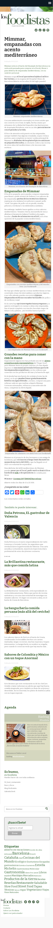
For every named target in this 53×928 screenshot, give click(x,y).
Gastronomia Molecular (28, 869)
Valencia (17, 890)
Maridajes (17, 875)
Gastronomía (14, 872)
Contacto (6, 908)
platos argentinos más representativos (27, 362)
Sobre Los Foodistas (11, 910)
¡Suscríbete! (17, 822)
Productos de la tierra (20, 879)
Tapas (38, 886)
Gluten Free (29, 873)
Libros (43, 872)
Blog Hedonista (10, 788)
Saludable (40, 883)
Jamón (36, 873)
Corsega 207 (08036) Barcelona (27, 479)
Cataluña (11, 858)
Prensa (6, 905)
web (16, 473)
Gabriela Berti (9, 791)
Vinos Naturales (11, 892)
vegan (23, 890)
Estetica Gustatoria (27, 865)
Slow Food (11, 886)
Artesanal (8, 854)
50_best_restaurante (12, 782)
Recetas (41, 879)
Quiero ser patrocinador (12, 913)
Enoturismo (33, 861)
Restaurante (25, 883)
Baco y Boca (9, 785)
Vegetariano (34, 889)
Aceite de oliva (36, 850)
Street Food (25, 886)
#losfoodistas (18, 756)
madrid (7, 875)
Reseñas (10, 883)
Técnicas (9, 889)
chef (21, 858)
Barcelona (21, 853)
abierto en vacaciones (17, 849)
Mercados (28, 875)
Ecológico (20, 861)
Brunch (33, 854)
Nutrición (37, 876)
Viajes (45, 889)
